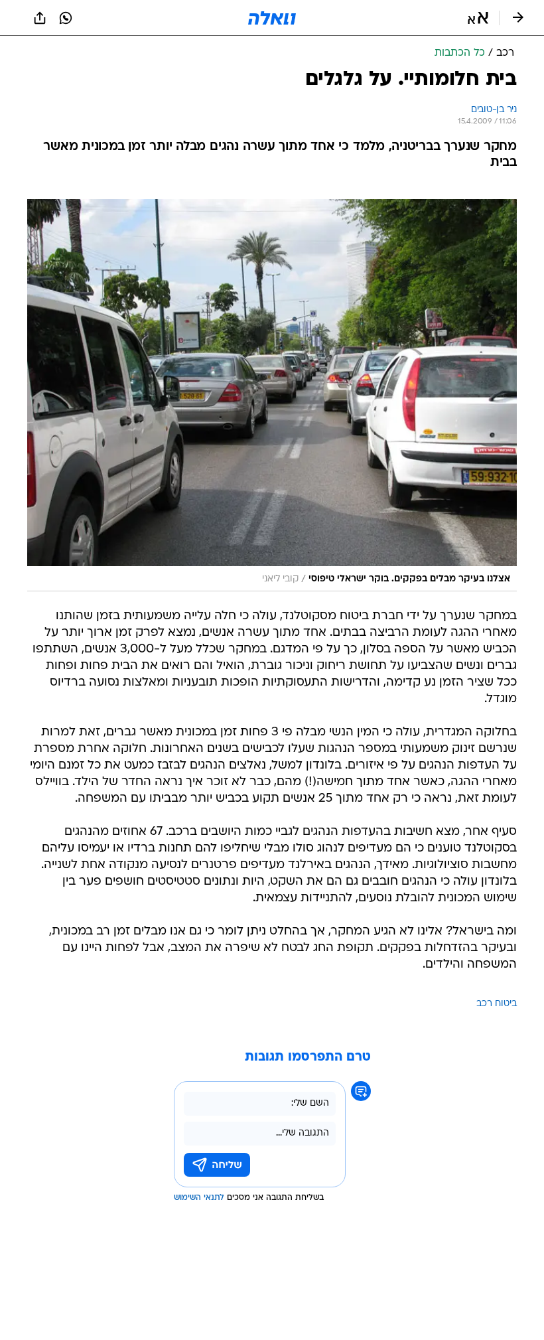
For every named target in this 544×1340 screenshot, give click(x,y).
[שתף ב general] (40, 18)
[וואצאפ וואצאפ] (65, 18)
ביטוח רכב (496, 1004)
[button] (478, 18)
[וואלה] (272, 18)
